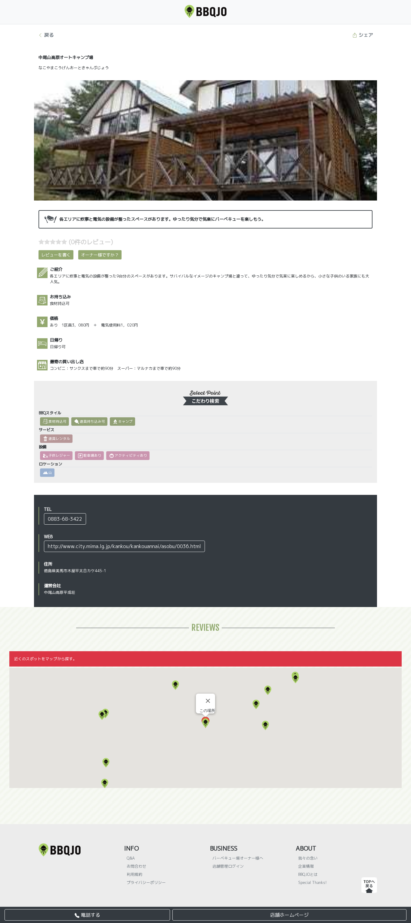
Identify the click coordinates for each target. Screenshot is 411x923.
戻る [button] (48, 35)
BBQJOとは (308, 874)
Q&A (131, 858)
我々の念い (308, 858)
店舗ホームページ (289, 915)
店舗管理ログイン (228, 866)
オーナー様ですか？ (100, 255)
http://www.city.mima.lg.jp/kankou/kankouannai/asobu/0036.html (124, 546)
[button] (295, 678)
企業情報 (306, 866)
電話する (89, 915)
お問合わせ (136, 866)
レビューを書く (56, 255)
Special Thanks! (312, 882)
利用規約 (134, 874)
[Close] (208, 701)
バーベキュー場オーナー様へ (237, 858)
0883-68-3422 (65, 519)
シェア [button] (365, 35)
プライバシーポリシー (146, 882)
